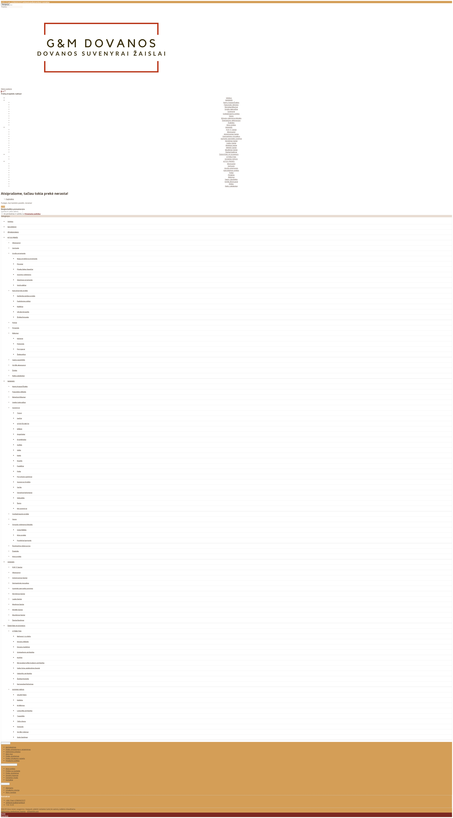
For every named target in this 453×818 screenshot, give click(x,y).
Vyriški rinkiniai (23, 732)
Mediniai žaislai (231, 145)
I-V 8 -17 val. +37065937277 (11, 2)
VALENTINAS (22, 695)
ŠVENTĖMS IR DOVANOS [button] (229, 154)
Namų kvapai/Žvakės (231, 102)
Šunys (19, 503)
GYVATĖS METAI (23, 424)
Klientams (5, 784)
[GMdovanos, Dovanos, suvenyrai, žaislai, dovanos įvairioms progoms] (101, 86)
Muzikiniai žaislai (231, 150)
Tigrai (19, 413)
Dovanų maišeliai (23, 647)
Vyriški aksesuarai (231, 182)
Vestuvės (20, 727)
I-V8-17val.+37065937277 (15, 800)
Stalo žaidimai (22, 737)
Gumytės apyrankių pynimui (231, 138)
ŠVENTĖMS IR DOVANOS (16, 626)
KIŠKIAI (19, 429)
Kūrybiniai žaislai (231, 141)
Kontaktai (45, 2)
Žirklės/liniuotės (23, 317)
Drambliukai (21, 439)
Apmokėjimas (11, 747)
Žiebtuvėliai (21, 354)
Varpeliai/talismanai (24, 493)
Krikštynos (21, 705)
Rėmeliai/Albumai (231, 107)
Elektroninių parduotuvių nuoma (13, 811)
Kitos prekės (231, 125)
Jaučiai (19, 418)
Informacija (5, 743)
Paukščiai (20, 466)
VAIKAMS (11, 562)
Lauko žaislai (231, 143)
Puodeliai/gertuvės (24, 540)
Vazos (231, 116)
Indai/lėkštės (21, 530)
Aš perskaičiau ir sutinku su (22, 214)
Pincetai (20, 264)
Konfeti (19, 657)
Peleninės (20, 344)
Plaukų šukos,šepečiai (25, 269)
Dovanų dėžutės (23, 642)
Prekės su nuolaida (13, 771)
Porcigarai (21, 349)
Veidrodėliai (21, 285)
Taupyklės (21, 716)
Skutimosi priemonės (25, 280)
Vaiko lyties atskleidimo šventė (28, 668)
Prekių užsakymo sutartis (15, 758)
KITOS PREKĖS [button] (229, 161)
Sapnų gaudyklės (231, 179)
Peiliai (231, 173)
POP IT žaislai (231, 130)
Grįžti (3, 207)
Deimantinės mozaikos (231, 136)
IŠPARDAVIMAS (13, 232)
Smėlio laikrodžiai (231, 109)
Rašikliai (20, 306)
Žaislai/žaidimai (231, 152)
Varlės (19, 487)
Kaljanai (20, 338)
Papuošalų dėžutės (231, 105)
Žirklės (231, 184)
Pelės (19, 471)
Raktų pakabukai (231, 186)
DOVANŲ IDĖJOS (231, 159)
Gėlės (19, 450)
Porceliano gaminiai (24, 477)
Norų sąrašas (11, 792)
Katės (19, 455)
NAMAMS (11, 381)
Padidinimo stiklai (24, 301)
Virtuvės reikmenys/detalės (231, 118)
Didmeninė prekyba (13, 752)
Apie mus (9, 754)
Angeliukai (21, 434)
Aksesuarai (231, 132)
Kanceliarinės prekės (231, 170)
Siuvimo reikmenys (24, 275)
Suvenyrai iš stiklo (23, 482)
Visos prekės (10, 769)
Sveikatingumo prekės (231, 114)
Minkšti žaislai (231, 147)
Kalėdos (20, 700)
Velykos (229, 98)
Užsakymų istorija (12, 790)
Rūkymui (231, 177)
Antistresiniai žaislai (231, 134)
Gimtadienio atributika (25, 652)
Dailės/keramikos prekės (26, 296)
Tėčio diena (21, 721)
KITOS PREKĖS (13, 237)
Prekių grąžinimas (12, 756)
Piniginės (231, 175)
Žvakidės (231, 123)
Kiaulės (19, 461)
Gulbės (19, 445)
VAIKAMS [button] (228, 127)
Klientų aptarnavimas (9, 765)
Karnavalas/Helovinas (25, 684)
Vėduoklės (21, 498)
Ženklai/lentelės (23, 679)
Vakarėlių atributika (24, 673)
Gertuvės (231, 166)
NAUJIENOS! (12, 227)
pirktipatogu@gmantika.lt (32, 2)
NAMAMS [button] (229, 100)
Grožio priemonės (231, 168)
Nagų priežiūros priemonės (27, 259)
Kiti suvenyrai (22, 508)
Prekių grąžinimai (12, 773)
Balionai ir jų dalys (24, 636)
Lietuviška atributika (24, 711)
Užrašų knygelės (23, 312)
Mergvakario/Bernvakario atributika (30, 663)
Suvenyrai (231, 111)
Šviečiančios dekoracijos (231, 120)
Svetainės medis (12, 777)
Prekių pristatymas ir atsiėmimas (18, 749)
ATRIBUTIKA (231, 157)
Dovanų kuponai (12, 775)
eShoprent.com (33, 811)
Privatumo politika (12, 761)
